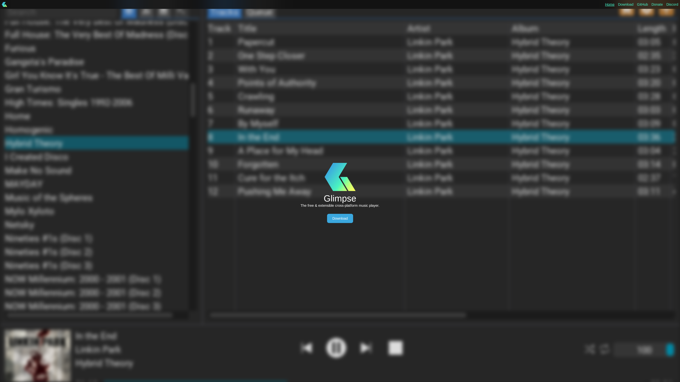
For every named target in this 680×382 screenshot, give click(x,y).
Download (625, 4)
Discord (672, 4)
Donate (657, 4)
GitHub (642, 4)
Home (609, 4)
